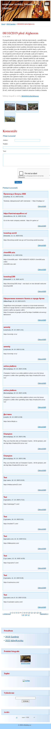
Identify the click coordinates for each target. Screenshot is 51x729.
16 (26, 615)
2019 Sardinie (11, 24)
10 (29, 612)
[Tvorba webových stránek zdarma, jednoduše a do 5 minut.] (32, 725)
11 (32, 612)
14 (40, 612)
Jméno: (5, 140)
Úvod (3, 24)
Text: (4, 151)
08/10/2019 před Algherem (30, 96)
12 (34, 612)
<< (16, 717)
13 (37, 612)
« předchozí (7, 614)
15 (23, 615)
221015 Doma (25, 663)
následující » (44, 614)
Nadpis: (5, 144)
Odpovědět (42, 206)
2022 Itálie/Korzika (14, 640)
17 (29, 615)
